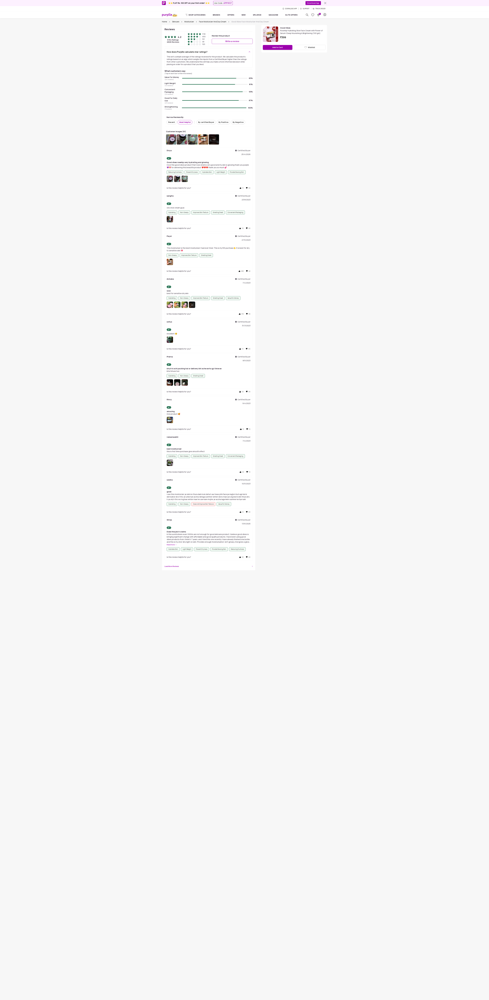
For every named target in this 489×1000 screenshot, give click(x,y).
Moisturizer (189, 21)
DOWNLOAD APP (291, 9)
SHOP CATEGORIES (196, 15)
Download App (313, 3)
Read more (171, 545)
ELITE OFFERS (291, 15)
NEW (244, 15)
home (164, 21)
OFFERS (230, 15)
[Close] (325, 3)
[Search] (307, 14)
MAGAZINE (273, 15)
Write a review (232, 41)
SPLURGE (257, 15)
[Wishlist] (312, 14)
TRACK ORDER (320, 9)
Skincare (175, 21)
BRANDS (216, 15)
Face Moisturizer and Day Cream (212, 21)
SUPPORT (306, 9)
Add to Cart (277, 47)
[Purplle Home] (167, 14)
